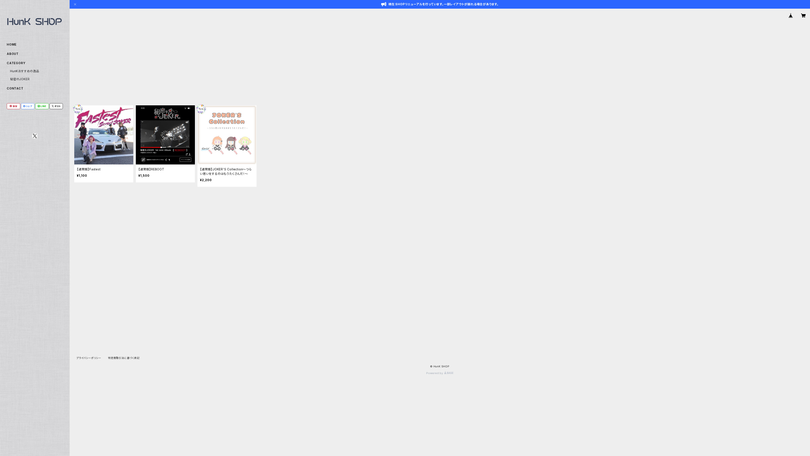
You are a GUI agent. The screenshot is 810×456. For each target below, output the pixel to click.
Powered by (435, 373)
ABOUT (13, 54)
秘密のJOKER (20, 79)
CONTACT (15, 88)
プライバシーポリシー (88, 358)
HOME (12, 44)
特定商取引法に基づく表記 (124, 358)
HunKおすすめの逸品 (24, 71)
